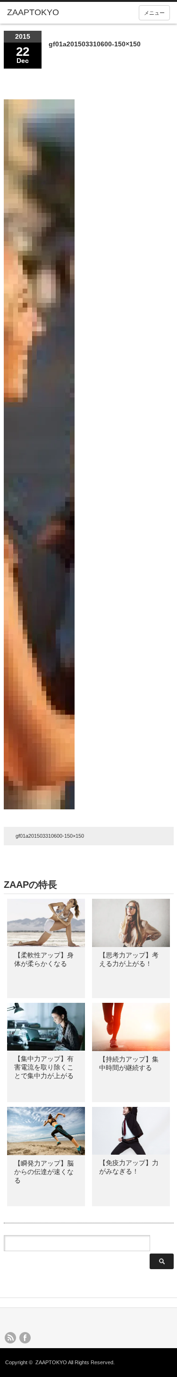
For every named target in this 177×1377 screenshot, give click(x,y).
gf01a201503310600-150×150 (50, 836)
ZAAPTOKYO (51, 1362)
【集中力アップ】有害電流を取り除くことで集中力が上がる (44, 1067)
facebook (25, 1337)
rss (10, 1337)
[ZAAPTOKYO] (42, 13)
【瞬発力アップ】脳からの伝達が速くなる (44, 1171)
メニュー (154, 13)
